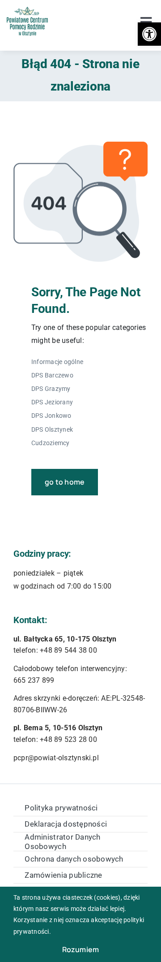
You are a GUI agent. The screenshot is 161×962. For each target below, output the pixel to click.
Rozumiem (80, 949)
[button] (149, 34)
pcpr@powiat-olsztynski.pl (56, 758)
